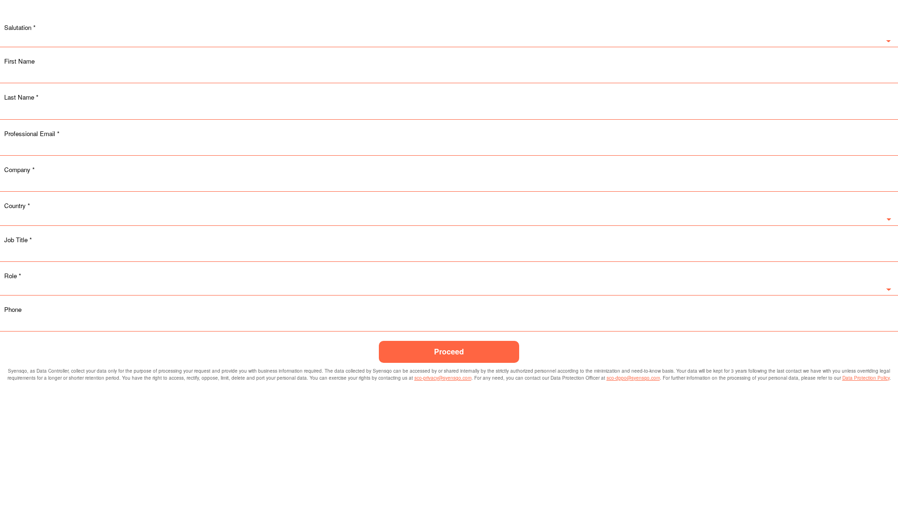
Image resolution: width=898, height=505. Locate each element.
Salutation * (20, 27)
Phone (13, 309)
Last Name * (21, 97)
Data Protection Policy (866, 378)
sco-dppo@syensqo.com (633, 378)
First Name (19, 61)
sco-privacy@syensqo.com (442, 378)
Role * (12, 275)
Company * (19, 169)
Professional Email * (31, 133)
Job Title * (18, 239)
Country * (17, 205)
